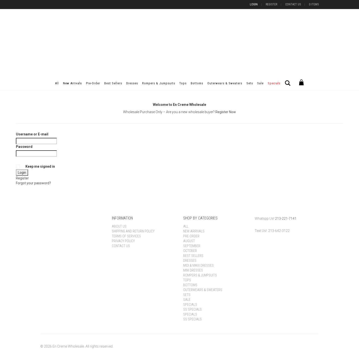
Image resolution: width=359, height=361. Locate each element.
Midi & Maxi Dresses (198, 265)
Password (24, 147)
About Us (119, 226)
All (57, 83)
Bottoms (197, 83)
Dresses (132, 83)
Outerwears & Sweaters (224, 83)
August (189, 241)
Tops (183, 83)
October (190, 251)
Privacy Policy (123, 241)
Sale (260, 83)
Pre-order (93, 83)
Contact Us (293, 4)
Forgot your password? (33, 183)
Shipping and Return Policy (133, 231)
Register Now (225, 112)
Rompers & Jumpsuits (158, 83)
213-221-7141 (285, 218)
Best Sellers (113, 83)
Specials (274, 83)
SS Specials (192, 309)
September (191, 246)
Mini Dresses (193, 270)
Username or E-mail (32, 134)
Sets (249, 83)
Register (271, 4)
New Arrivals (72, 83)
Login (254, 4)
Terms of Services (126, 236)
